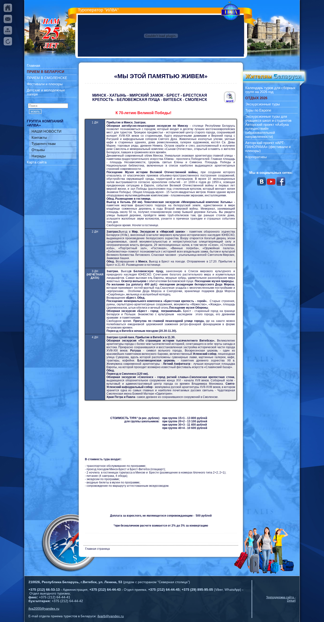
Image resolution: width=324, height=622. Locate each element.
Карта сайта (36, 162)
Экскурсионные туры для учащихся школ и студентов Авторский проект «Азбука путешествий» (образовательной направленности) (268, 126)
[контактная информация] (8, 19)
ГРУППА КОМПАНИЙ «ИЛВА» (45, 123)
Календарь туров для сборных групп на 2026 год (270, 90)
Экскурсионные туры (262, 104)
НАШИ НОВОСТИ (46, 131)
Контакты (39, 137)
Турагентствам (44, 144)
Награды (39, 156)
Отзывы (38, 150)
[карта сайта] (8, 30)
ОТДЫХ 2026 (256, 98)
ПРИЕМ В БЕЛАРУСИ (45, 72)
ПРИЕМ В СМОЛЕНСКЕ (47, 78)
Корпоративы (256, 157)
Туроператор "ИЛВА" (98, 10)
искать (35, 111)
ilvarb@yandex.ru (110, 616)
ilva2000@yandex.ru (43, 608)
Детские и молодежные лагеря (46, 92)
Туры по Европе (258, 110)
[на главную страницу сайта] (8, 8)
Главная (33, 65)
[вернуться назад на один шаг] (8, 41)
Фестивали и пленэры (45, 84)
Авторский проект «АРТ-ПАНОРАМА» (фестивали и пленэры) (268, 147)
